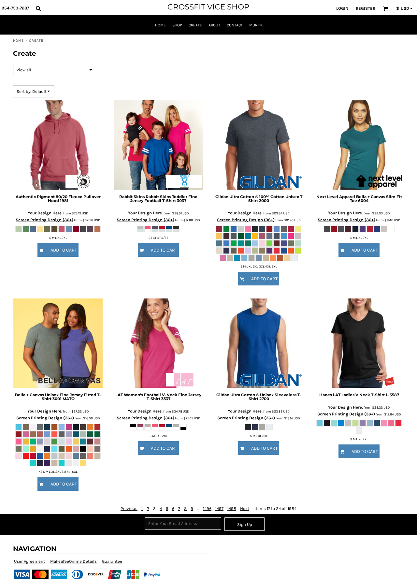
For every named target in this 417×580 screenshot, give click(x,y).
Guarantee (112, 561)
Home (18, 40)
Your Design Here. (45, 212)
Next (244, 508)
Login (342, 8)
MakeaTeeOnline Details (73, 561)
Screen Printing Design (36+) (44, 219)
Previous (129, 508)
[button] (38, 8)
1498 (231, 508)
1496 (207, 508)
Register (365, 8)
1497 (219, 508)
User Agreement (29, 561)
